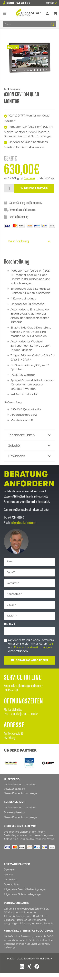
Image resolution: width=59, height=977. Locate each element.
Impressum (10, 879)
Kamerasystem (15, 89)
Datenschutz (12, 884)
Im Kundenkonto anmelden (20, 784)
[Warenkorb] (55, 13)
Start (5, 89)
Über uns (9, 869)
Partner (8, 874)
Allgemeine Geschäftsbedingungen (25, 889)
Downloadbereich (14, 789)
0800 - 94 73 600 (18, 3)
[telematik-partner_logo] (28, 13)
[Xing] (29, 966)
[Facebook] (36, 966)
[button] (51, 3)
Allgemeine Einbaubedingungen (23, 894)
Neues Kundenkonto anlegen (21, 793)
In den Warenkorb (34, 188)
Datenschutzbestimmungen (33, 647)
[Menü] (4, 13)
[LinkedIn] (22, 966)
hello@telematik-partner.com (23, 522)
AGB (50, 644)
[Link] (47, 13)
